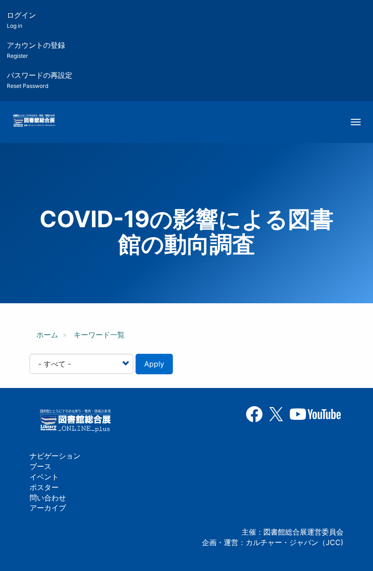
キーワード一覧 (99, 334)
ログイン (21, 19)
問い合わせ (48, 497)
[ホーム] (33, 121)
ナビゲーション (55, 455)
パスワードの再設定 (39, 80)
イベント (44, 476)
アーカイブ (48, 507)
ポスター (44, 487)
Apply (154, 363)
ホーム (47, 334)
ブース (40, 466)
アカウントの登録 (36, 50)
